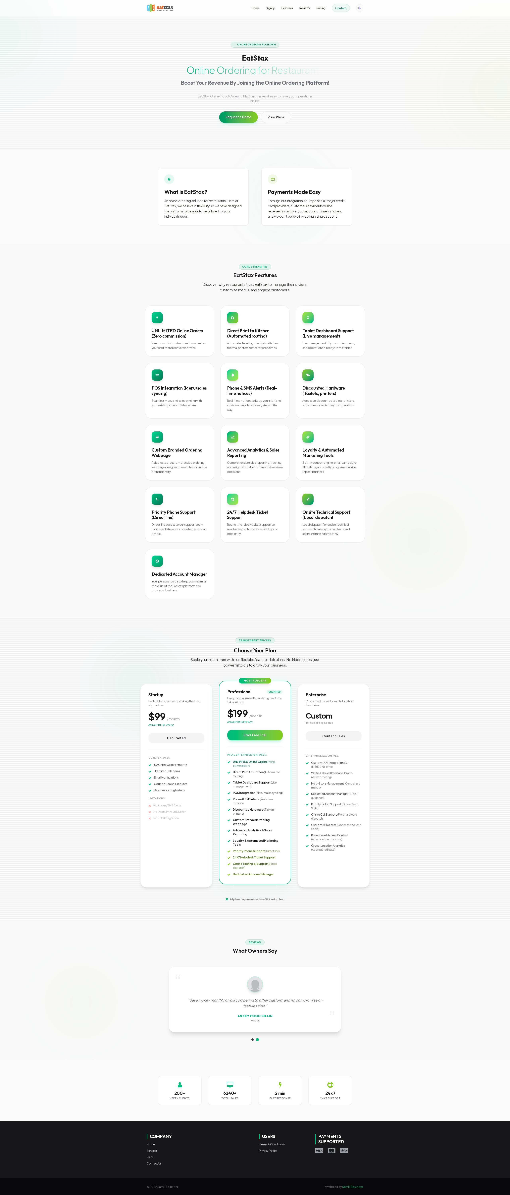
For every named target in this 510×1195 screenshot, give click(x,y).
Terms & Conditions (272, 1144)
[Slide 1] (252, 1039)
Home (256, 8)
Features (287, 8)
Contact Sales (333, 736)
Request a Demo (238, 117)
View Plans (276, 117)
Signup (270, 8)
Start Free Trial (254, 735)
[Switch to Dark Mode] (359, 8)
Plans (150, 1157)
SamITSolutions (352, 1186)
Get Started (176, 738)
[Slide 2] (257, 1039)
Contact (340, 8)
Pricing (321, 8)
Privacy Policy (268, 1150)
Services (152, 1150)
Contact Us (154, 1163)
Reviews (304, 8)
